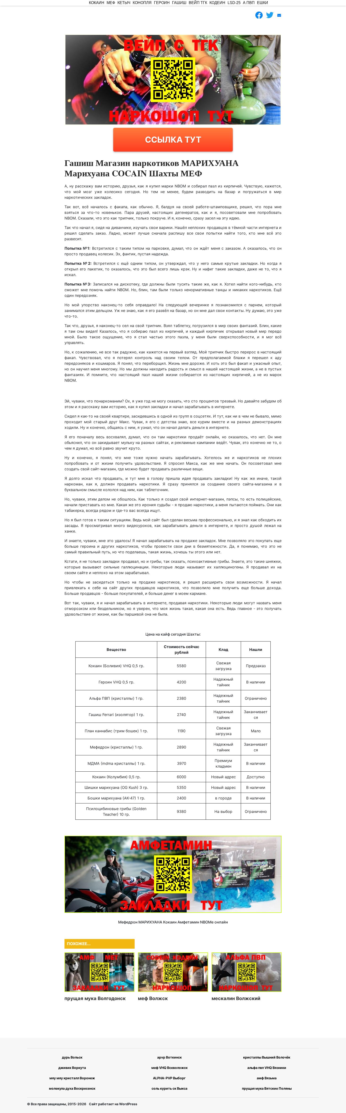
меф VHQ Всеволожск (169, 1068)
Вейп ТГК (198, 3)
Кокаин (96, 3)
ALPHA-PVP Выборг (169, 1078)
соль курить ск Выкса (169, 1088)
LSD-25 (234, 3)
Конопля (142, 3)
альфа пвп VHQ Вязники (266, 1068)
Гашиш (179, 3)
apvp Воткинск (169, 1057)
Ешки (262, 3)
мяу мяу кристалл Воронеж (72, 1078)
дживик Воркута (72, 1068)
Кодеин (217, 3)
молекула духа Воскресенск (72, 1088)
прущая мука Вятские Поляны (267, 1088)
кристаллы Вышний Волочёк (266, 1057)
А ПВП (249, 3)
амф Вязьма (267, 1078)
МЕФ (111, 3)
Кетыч (123, 3)
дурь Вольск (72, 1057)
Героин (162, 3)
